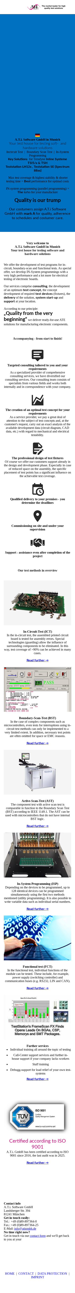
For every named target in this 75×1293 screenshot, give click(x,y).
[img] (47, 7)
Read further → (38, 660)
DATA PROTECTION (52, 1273)
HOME (10, 1273)
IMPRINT (37, 1277)
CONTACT (26, 1273)
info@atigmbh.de (25, 1228)
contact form (38, 1235)
